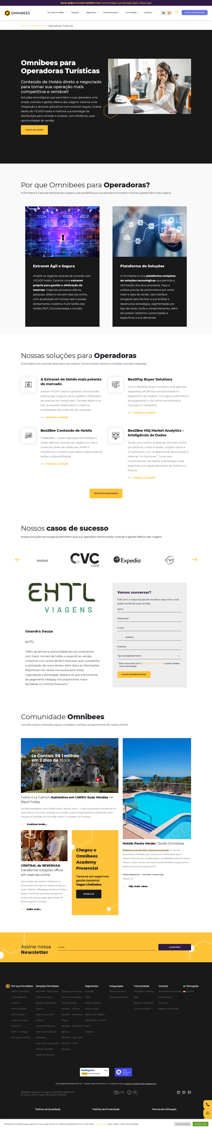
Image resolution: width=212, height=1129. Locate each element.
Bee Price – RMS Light (72, 1037)
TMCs (87, 1026)
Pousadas (89, 991)
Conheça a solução (56, 417)
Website (40, 1020)
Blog (136, 997)
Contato (163, 986)
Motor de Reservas (45, 1014)
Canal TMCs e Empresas (47, 1043)
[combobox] (121, 637)
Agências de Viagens (95, 1014)
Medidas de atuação (168, 1008)
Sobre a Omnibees (20, 991)
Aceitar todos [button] (200, 1124)
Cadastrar (174, 947)
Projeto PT (16, 1026)
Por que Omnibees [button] (56, 12)
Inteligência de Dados (72, 991)
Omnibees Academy (143, 991)
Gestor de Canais (44, 997)
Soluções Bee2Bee (44, 1049)
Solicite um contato (34, 130)
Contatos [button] (148, 12)
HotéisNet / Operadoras (47, 991)
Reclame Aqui (165, 997)
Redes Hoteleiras (93, 1002)
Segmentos (38, 26)
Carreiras (163, 1002)
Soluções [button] (75, 12)
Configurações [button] (183, 1124)
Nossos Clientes (19, 1008)
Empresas (89, 1031)
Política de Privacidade (153, 663)
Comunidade (141, 986)
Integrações (116, 986)
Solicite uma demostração (106, 493)
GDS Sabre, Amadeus (72, 997)
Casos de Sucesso (19, 1020)
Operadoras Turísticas (95, 1020)
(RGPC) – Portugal (19, 1031)
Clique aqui (101, 1124)
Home (25, 26)
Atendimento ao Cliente (170, 991)
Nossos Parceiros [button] (110, 12)
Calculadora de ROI (20, 1037)
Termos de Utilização (164, 1109)
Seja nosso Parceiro (118, 997)
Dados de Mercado (45, 1054)
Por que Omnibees (22, 986)
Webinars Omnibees (144, 1002)
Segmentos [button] (91, 12)
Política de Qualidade (47, 1109)
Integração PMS (69, 1002)
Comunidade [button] (131, 12)
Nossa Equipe (18, 1014)
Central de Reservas (45, 1026)
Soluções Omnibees (47, 986)
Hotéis (88, 997)
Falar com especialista (134, 674)
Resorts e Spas (92, 1008)
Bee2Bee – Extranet (71, 1008)
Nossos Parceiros (117, 991)
